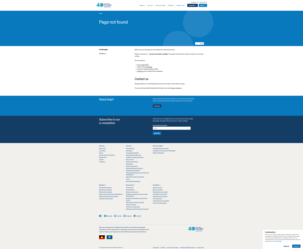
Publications (129, 164)
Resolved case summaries (160, 196)
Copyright (162, 247)
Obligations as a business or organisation (164, 151)
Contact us (194, 2)
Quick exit (202, 2)
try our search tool (143, 65)
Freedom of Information (172, 247)
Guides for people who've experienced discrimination (137, 195)
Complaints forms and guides (161, 201)
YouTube (119, 216)
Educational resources (105, 187)
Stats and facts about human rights (108, 196)
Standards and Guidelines (133, 170)
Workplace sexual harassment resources (137, 209)
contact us (140, 71)
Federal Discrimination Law (133, 155)
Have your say (130, 159)
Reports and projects (132, 166)
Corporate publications (132, 153)
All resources (129, 187)
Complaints (192, 5)
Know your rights (160, 5)
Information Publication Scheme (188, 247)
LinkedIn (138, 216)
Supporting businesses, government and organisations (137, 174)
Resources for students (105, 192)
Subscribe (157, 133)
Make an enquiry (157, 187)
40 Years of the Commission (107, 155)
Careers (101, 159)
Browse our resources (132, 192)
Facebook (109, 216)
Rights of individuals (158, 153)
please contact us (176, 88)
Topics (128, 179)
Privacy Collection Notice (160, 203)
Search (202, 5)
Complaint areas (157, 198)
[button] (199, 43)
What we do (102, 148)
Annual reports (130, 148)
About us (142, 5)
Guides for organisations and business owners (136, 199)
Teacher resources (131, 204)
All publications (130, 190)
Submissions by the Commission (135, 177)
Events (101, 153)
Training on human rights (106, 198)
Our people (102, 151)
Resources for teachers (105, 190)
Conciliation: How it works (160, 194)
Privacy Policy (278, 241)
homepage (148, 67)
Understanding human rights (161, 148)
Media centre (102, 157)
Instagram (129, 216)
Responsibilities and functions (134, 168)
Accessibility (156, 247)
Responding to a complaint (160, 192)
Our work (150, 5)
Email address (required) (160, 125)
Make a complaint (158, 190)
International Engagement (133, 181)
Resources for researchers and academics (110, 194)
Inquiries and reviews (132, 162)
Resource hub (181, 5)
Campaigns (129, 151)
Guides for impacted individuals (135, 157)
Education (171, 5)
